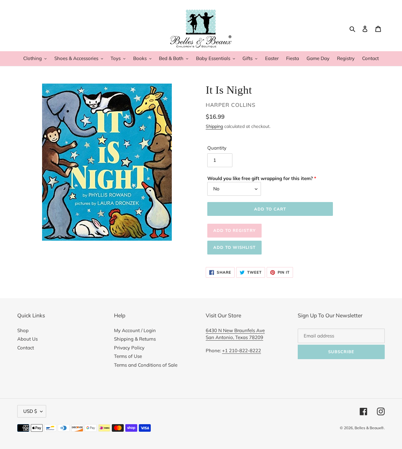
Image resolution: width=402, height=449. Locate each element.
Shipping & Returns (135, 339)
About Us (27, 339)
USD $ (30, 411)
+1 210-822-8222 (241, 350)
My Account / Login (135, 330)
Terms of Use (128, 356)
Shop (23, 330)
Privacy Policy (129, 348)
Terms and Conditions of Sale (145, 365)
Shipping (214, 126)
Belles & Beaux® (369, 427)
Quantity (216, 148)
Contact (25, 348)
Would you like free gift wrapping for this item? (260, 178)
